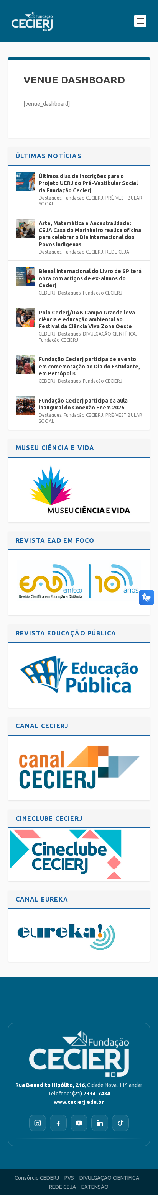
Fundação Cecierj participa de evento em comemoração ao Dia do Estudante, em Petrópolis (89, 366)
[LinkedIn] (99, 1123)
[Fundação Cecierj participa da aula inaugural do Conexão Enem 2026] (25, 405)
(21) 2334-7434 (91, 1093)
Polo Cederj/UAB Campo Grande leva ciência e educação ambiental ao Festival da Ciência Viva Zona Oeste (87, 319)
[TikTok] (120, 1123)
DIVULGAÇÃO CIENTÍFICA (109, 333)
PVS (69, 1178)
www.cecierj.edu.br (79, 1102)
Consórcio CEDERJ (37, 1178)
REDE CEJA (117, 251)
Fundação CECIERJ (83, 197)
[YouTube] (79, 1123)
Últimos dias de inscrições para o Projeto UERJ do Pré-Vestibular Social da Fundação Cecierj (88, 183)
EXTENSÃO (95, 1187)
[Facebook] (58, 1123)
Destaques (50, 197)
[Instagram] (37, 1123)
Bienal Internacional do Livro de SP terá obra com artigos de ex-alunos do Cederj (90, 278)
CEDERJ (47, 292)
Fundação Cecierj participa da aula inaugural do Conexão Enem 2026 (83, 404)
